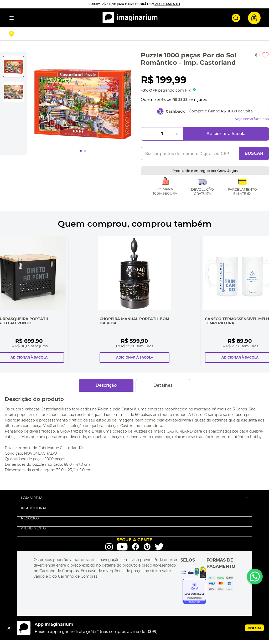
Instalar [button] (254, 628)
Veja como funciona (252, 119)
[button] (51, 34)
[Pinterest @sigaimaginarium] (147, 546)
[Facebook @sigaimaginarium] (135, 546)
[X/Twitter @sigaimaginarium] (159, 546)
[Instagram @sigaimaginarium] (109, 546)
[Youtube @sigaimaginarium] (122, 547)
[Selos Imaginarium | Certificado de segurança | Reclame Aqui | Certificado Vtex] (193, 572)
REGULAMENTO (167, 4)
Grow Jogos (227, 170)
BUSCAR (254, 153)
